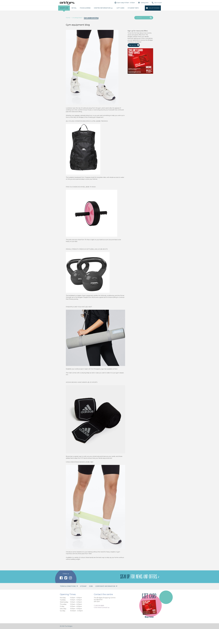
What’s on (64, 8)
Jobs (91, 586)
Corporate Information (105, 586)
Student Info (133, 8)
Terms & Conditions (68, 586)
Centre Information (102, 8)
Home (68, 17)
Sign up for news (154, 8)
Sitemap (83, 586)
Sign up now (132, 45)
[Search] (150, 17)
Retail (74, 8)
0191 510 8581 (99, 605)
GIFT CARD (120, 8)
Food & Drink (85, 8)
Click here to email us (101, 607)
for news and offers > (139, 577)
